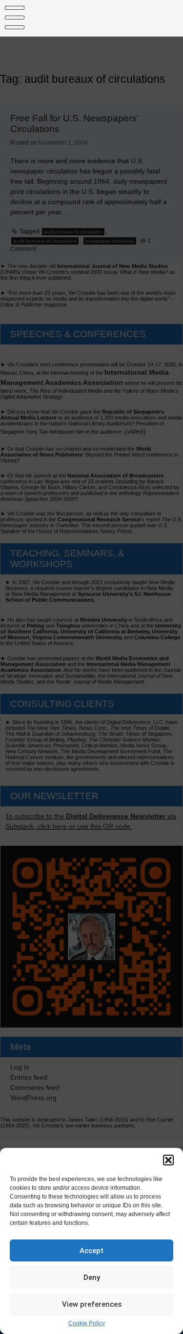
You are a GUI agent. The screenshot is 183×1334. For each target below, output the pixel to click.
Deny (91, 1277)
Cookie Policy (86, 1323)
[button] (168, 1160)
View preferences (92, 1304)
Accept (91, 1250)
